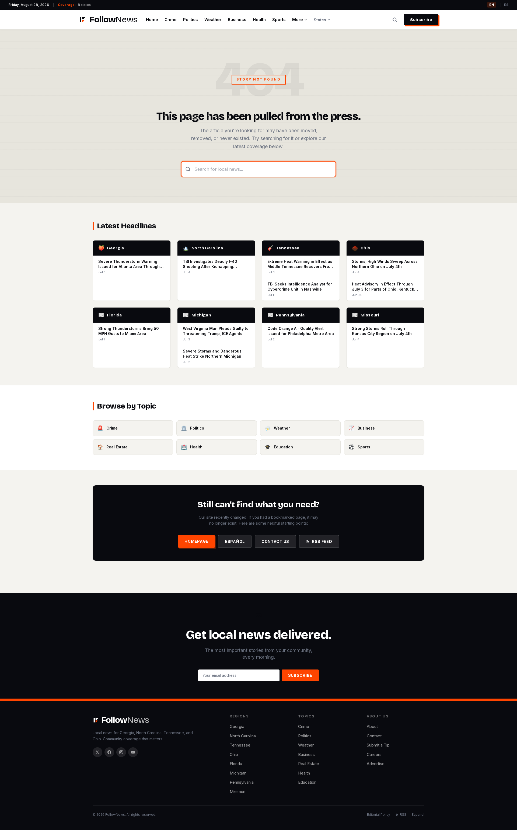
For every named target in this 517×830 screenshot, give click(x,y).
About (372, 726)
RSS (403, 814)
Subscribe (421, 19)
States (320, 20)
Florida (236, 763)
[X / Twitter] (97, 752)
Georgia (237, 726)
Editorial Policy (378, 814)
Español (235, 541)
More (297, 19)
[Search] (394, 19)
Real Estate (308, 763)
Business (237, 19)
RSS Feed (322, 541)
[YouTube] (133, 752)
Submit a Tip (378, 745)
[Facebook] (109, 752)
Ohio (234, 754)
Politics (190, 19)
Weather (212, 19)
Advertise (376, 763)
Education (307, 782)
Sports (279, 19)
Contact (374, 735)
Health (259, 19)
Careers (374, 754)
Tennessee (240, 745)
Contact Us (275, 541)
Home (152, 19)
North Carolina (243, 735)
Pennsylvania (242, 782)
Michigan (238, 773)
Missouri (237, 791)
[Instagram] (121, 752)
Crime (171, 19)
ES (506, 5)
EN (491, 5)
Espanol (418, 814)
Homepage (196, 541)
